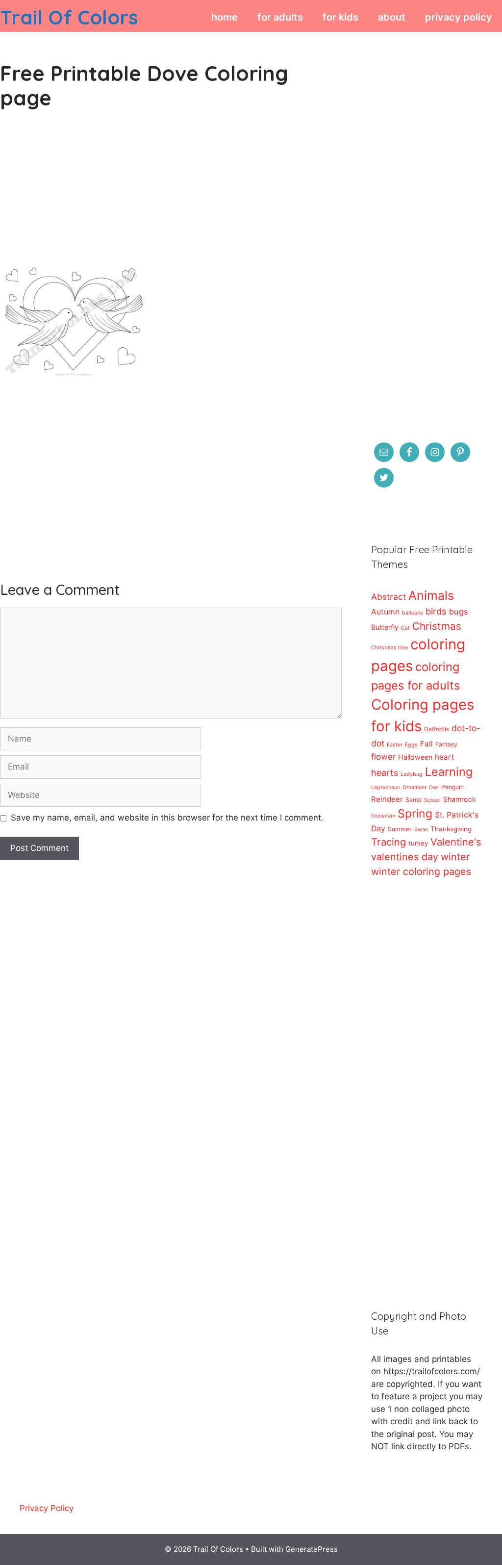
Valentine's (455, 842)
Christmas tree (389, 647)
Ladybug (412, 774)
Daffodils (436, 729)
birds (436, 611)
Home (224, 17)
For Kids (340, 17)
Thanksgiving (451, 829)
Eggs (411, 745)
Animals (431, 595)
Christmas (436, 626)
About (391, 17)
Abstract (388, 596)
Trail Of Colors (69, 17)
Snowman (383, 816)
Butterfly (385, 627)
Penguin (452, 787)
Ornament (414, 787)
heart (444, 757)
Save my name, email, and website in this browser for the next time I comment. (167, 817)
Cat (405, 628)
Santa (413, 799)
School (432, 800)
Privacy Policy (458, 17)
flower (383, 756)
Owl (434, 787)
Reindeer (387, 799)
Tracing (388, 842)
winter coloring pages (421, 871)
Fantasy (446, 744)
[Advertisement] (171, 196)
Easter (394, 745)
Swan (421, 829)
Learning (449, 772)
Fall (426, 743)
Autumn (385, 611)
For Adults (280, 17)
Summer (400, 829)
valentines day (404, 857)
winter (455, 857)
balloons (412, 613)
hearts (384, 773)
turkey (418, 843)
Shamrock (459, 799)
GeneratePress (311, 1549)
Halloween (415, 757)
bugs (458, 611)
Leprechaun (385, 787)
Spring (415, 814)
